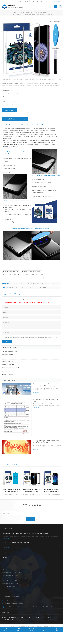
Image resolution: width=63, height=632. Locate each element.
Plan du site (5, 619)
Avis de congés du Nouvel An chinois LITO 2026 (16, 542)
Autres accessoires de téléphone (10, 358)
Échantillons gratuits (37, 1)
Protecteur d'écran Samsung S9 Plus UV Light (37, 274)
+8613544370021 (16, 600)
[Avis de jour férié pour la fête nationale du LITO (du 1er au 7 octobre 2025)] (17, 447)
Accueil (17, 12)
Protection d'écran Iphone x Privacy (10, 581)
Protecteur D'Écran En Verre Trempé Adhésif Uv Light (14, 578)
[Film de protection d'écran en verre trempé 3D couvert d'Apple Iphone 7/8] (32, 478)
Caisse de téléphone (7, 354)
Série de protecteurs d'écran (29, 12)
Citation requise (24, 1)
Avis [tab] (24, 119)
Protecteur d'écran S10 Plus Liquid (10, 575)
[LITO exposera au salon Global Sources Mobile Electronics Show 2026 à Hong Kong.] (17, 389)
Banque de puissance (7, 361)
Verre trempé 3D (43, 12)
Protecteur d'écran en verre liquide (32, 271)
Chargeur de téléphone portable (10, 368)
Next (61, 483)
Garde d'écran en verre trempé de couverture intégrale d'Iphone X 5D (11, 490)
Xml (13, 619)
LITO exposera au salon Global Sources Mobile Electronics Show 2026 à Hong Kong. (25, 533)
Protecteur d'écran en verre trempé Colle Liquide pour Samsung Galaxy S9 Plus (28, 302)
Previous (1, 483)
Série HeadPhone (6, 371)
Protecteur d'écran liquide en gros (13, 278)
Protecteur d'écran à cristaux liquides (13, 274)
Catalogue (49, 1)
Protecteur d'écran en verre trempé (34, 278)
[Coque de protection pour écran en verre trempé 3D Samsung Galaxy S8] (52, 478)
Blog (49, 617)
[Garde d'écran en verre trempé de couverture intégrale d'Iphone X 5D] (12, 478)
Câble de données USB (8, 364)
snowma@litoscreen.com (17, 603)
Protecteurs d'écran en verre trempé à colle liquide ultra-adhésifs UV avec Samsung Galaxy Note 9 (33, 283)
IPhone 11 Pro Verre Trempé (8, 586)
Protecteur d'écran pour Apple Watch (11, 572)
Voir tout (4, 552)
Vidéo (30, 617)
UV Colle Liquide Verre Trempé (12, 271)
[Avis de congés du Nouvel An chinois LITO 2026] (17, 417)
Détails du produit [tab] (10, 119)
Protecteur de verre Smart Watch (10, 583)
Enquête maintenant (9, 110)
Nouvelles (23, 617)
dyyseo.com (51, 626)
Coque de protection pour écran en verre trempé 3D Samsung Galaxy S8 (51, 490)
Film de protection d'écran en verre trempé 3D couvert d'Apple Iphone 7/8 (31, 490)
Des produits (13, 617)
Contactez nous (40, 617)
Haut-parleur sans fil (7, 374)
